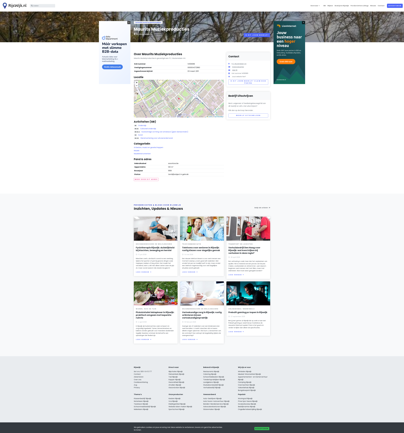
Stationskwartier (238, 67)
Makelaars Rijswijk (141, 409)
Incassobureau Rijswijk (247, 404)
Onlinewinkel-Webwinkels (241, 309)
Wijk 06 (234, 70)
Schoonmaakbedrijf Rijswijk (145, 406)
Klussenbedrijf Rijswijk (142, 398)
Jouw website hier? (239, 77)
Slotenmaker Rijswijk (211, 409)
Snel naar (314, 6)
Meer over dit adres (146, 179)
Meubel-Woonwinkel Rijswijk (249, 374)
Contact (381, 6)
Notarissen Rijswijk (141, 401)
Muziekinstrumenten (142, 153)
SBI (324, 6)
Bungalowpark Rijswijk (247, 390)
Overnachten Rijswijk (246, 385)
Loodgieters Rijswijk (211, 382)
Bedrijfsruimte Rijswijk (246, 406)
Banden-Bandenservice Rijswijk (216, 404)
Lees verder (142, 272)
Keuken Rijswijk (175, 398)
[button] (179, 99)
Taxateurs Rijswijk (141, 404)
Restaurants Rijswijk (211, 371)
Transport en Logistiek (240, 244)
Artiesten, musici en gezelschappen (148, 22)
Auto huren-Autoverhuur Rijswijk (216, 401)
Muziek (136, 150)
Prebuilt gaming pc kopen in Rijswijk (247, 312)
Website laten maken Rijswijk (180, 406)
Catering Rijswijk (209, 374)
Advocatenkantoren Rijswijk (214, 406)
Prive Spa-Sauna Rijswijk (248, 401)
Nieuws (373, 6)
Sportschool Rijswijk (177, 409)
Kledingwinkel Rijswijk (177, 404)
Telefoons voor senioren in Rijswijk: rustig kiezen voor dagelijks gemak (201, 249)
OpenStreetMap (218, 116)
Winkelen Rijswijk (244, 371)
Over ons (137, 379)
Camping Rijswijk (244, 382)
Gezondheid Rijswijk (176, 382)
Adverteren (394, 6)
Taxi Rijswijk (173, 377)
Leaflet (210, 116)
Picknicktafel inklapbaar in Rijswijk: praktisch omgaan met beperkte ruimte (155, 315)
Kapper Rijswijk (175, 379)
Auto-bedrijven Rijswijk (212, 398)
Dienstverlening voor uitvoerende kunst (156, 138)
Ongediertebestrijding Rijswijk (250, 409)
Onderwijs (142, 125)
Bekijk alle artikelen (261, 208)
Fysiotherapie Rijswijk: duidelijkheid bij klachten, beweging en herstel (155, 249)
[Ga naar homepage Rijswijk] (14, 6)
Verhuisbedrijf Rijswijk (212, 387)
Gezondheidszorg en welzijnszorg (154, 244)
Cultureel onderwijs (148, 128)
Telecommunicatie (191, 244)
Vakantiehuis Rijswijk (246, 387)
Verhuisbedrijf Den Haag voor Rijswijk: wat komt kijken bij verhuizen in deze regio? (244, 250)
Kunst (140, 135)
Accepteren (261, 428)
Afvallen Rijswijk (175, 385)
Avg (135, 385)
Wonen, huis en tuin (146, 309)
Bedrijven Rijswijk (342, 6)
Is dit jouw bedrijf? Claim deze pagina (248, 82)
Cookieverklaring (141, 382)
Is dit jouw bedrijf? (257, 35)
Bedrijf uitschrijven (248, 115)
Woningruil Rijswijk (245, 398)
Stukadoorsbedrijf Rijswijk (213, 385)
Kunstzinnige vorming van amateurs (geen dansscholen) (165, 132)
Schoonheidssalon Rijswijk (213, 377)
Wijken (330, 6)
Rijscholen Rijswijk (176, 371)
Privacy (137, 387)
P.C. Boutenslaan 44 (144, 34)
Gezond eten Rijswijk (177, 387)
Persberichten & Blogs (360, 6)
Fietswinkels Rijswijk (176, 374)
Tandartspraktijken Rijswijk (214, 379)
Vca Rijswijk (173, 401)
